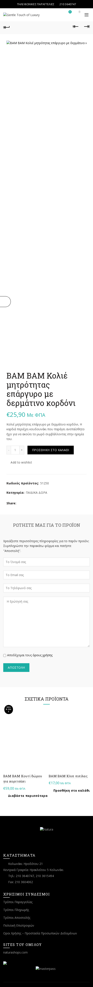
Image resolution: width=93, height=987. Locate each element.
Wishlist (70, 12)
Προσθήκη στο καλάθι (50, 450)
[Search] (57, 14)
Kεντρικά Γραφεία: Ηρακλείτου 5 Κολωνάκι (33, 870)
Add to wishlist (21, 462)
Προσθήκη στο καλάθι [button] (71, 791)
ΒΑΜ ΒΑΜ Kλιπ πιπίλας (68, 776)
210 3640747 (25, 876)
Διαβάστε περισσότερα (28, 796)
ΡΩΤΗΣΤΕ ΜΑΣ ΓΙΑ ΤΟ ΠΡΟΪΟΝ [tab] (46, 525)
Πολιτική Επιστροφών (18, 925)
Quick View (40, 717)
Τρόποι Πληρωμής (16, 910)
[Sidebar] (5, 301)
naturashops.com (15, 952)
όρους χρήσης (43, 655)
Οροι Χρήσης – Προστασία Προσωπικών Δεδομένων (40, 933)
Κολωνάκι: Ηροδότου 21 (25, 864)
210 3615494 (45, 876)
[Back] (6, 26)
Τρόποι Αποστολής (16, 918)
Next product (86, 26)
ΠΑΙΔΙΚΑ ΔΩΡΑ (36, 492)
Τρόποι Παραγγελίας (17, 902)
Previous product (75, 26)
